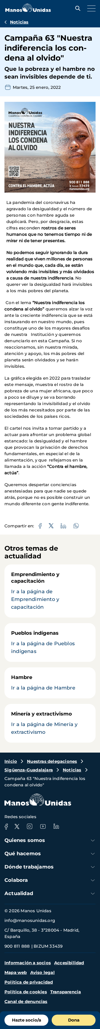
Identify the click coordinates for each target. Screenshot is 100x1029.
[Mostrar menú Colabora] (93, 880)
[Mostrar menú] (90, 8)
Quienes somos (24, 840)
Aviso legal (42, 972)
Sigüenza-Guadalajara (28, 770)
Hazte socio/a (26, 1020)
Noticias (19, 22)
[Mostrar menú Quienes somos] (93, 840)
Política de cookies (25, 991)
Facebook (6, 826)
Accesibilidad (69, 962)
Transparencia (65, 991)
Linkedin (56, 826)
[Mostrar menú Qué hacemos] (93, 853)
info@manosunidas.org (29, 920)
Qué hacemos (22, 854)
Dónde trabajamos (29, 867)
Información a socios (27, 962)
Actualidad (18, 893)
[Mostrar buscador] (76, 8)
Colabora (16, 880)
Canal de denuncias (26, 1001)
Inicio (10, 761)
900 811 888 (17, 946)
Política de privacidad (28, 982)
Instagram (29, 826)
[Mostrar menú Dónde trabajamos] (93, 867)
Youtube (42, 826)
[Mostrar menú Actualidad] (93, 893)
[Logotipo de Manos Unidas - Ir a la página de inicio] (28, 10)
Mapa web (15, 972)
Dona (73, 1020)
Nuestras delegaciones (52, 761)
